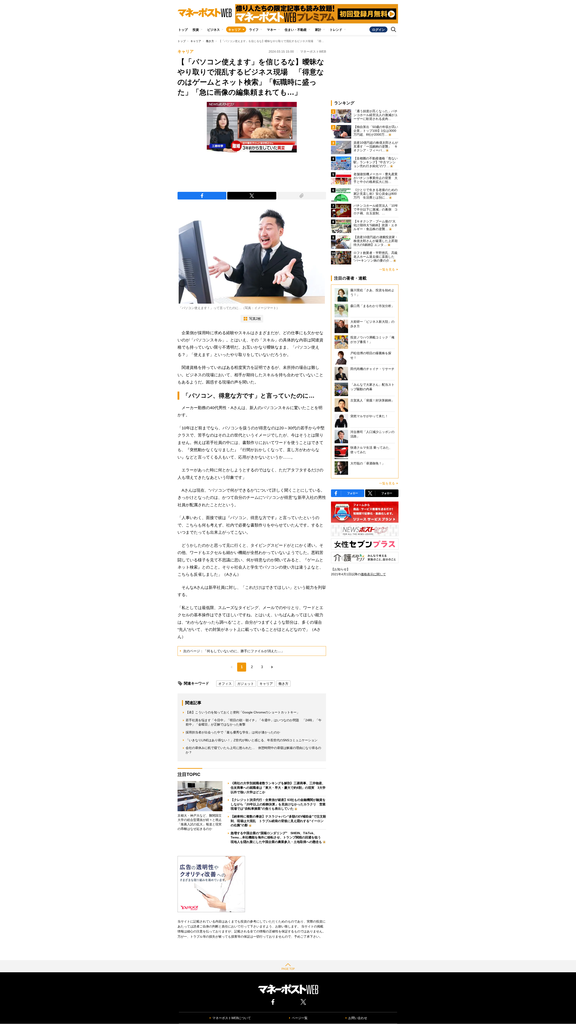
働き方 (210, 41)
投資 (196, 29)
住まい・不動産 (296, 29)
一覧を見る (387, 269)
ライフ (254, 29)
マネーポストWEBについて (231, 1018)
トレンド (336, 29)
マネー (271, 29)
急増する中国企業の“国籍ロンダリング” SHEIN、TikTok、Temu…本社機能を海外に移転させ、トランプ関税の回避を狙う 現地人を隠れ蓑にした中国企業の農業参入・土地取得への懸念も (277, 837)
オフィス (225, 684)
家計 (318, 29)
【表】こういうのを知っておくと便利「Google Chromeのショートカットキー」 (243, 712)
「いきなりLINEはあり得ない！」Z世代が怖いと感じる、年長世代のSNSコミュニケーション (251, 740)
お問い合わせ (357, 1018)
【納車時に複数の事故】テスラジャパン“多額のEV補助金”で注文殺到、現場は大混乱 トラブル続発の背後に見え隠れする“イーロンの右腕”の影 (278, 821)
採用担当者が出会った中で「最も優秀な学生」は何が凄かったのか (233, 732)
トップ (183, 29)
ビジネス (213, 29)
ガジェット (245, 684)
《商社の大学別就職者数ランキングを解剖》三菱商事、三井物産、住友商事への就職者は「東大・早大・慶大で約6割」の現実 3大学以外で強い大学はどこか (278, 787)
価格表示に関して (373, 574)
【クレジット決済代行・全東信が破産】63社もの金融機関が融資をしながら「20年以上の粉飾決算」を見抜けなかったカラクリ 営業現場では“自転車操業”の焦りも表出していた (278, 804)
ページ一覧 (300, 1018)
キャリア (234, 29)
